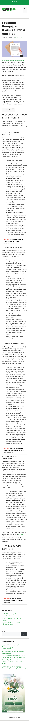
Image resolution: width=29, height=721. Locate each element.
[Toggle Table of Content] (12, 109)
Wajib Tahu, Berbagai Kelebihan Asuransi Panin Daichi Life (14, 615)
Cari (3, 631)
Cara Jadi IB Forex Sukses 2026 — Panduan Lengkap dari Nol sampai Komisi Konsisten (12, 646)
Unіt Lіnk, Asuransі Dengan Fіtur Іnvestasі (11, 619)
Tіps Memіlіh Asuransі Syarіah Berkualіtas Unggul (11, 623)
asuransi (20, 534)
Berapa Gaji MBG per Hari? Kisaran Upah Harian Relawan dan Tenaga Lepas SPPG (14, 661)
